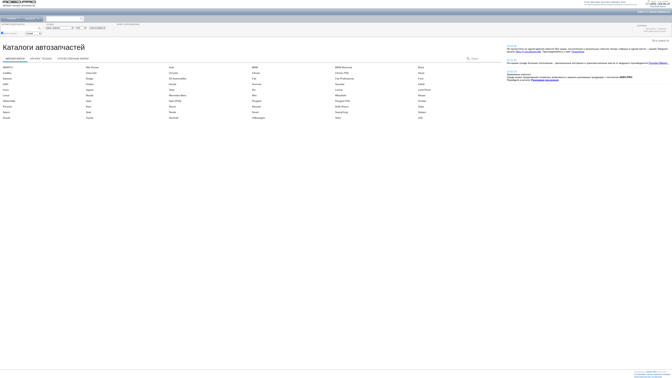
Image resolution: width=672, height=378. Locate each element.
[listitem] (587, 2)
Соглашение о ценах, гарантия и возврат (652, 374)
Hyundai (339, 84)
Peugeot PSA (342, 101)
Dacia (421, 73)
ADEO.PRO (652, 372)
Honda (172, 84)
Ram (88, 106)
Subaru (422, 112)
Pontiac (422, 101)
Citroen (256, 73)
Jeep (171, 89)
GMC (6, 84)
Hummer (257, 84)
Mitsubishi (340, 95)
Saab (421, 106)
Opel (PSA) (175, 101)
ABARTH (8, 67)
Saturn (6, 112)
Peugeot (256, 101)
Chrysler (173, 73)
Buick (421, 67)
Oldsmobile (9, 101)
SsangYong (341, 112)
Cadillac (7, 73)
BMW (255, 67)
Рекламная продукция (544, 80)
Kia (253, 89)
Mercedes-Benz (177, 95)
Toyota (89, 117)
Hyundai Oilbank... (659, 63)
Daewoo (7, 78)
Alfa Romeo (92, 67)
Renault (256, 106)
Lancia (338, 89)
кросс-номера (10, 33)
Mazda (89, 95)
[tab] (15, 58)
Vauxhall (173, 117)
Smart (255, 112)
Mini (254, 95)
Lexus (6, 95)
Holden (90, 84)
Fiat (254, 78)
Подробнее (577, 51)
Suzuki (6, 117)
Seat (88, 112)
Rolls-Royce (341, 106)
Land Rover (424, 89)
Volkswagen (258, 117)
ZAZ (420, 117)
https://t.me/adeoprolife (528, 51)
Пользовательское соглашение (648, 377)
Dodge (89, 78)
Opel (88, 101)
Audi (171, 67)
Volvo (338, 117)
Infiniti (421, 84)
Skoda (172, 112)
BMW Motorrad (343, 67)
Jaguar (90, 89)
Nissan (422, 95)
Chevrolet (91, 73)
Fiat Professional (344, 78)
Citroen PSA (342, 73)
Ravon (172, 106)
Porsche (7, 106)
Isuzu (6, 89)
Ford (420, 78)
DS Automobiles (177, 78)
